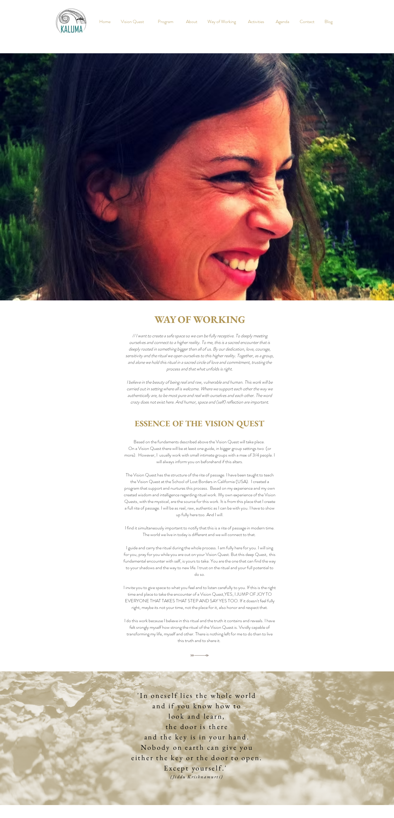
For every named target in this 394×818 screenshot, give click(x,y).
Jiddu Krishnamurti (197, 777)
